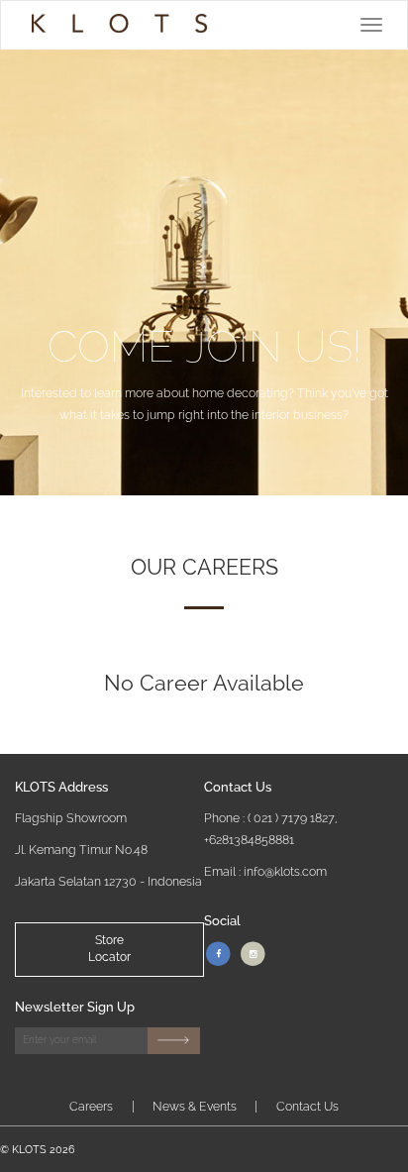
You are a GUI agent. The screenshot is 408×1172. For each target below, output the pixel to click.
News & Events (195, 1106)
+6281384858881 (249, 839)
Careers (91, 1106)
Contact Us (307, 1106)
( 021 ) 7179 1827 (291, 817)
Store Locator (109, 948)
